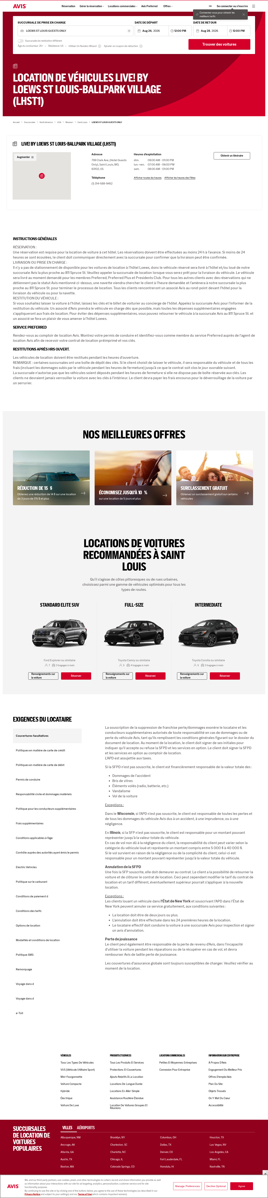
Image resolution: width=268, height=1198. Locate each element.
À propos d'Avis (217, 1062)
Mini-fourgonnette (71, 1076)
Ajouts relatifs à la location (126, 1076)
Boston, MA (67, 1166)
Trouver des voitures (219, 44)
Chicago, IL (116, 1159)
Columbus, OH (168, 1137)
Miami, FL (215, 1159)
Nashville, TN (217, 1166)
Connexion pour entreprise (174, 1069)
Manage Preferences (187, 1186)
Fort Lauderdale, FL (171, 1159)
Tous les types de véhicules (77, 1062)
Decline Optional (216, 1186)
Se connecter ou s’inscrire (232, 6)
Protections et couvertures (125, 1069)
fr (210, 6)
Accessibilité (216, 1105)
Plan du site (216, 1084)
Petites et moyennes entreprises (178, 1062)
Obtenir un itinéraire (232, 155)
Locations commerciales (121, 6)
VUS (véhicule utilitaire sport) (77, 1069)
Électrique (66, 1098)
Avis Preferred (149, 6)
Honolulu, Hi (167, 1166)
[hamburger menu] (253, 6)
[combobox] (75, 31)
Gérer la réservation (91, 6)
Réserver (76, 675)
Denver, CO (166, 1152)
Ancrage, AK (68, 1144)
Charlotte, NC (118, 1152)
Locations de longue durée (126, 1084)
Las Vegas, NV (218, 1144)
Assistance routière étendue (126, 1098)
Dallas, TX (165, 1144)
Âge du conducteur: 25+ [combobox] (30, 45)
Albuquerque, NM (71, 1137)
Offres (167, 6)
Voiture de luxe (70, 1105)
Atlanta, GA (67, 1152)
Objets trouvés (217, 1091)
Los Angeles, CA (219, 1152)
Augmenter (23, 157)
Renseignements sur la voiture (43, 676)
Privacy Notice (32, 1194)
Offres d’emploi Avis (220, 1076)
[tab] (69, 1127)
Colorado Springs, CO (122, 1166)
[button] (42, 176)
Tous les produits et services (127, 1062)
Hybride (65, 1091)
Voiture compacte (71, 1084)
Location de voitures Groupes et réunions (128, 1107)
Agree (241, 1186)
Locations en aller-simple (124, 1091)
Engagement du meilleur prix (225, 1069)
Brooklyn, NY (117, 1137)
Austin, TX (66, 1159)
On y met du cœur (219, 1098)
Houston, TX (217, 1137)
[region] (134, 1186)
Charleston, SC (118, 1144)
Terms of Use (85, 1194)
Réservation (68, 6)
